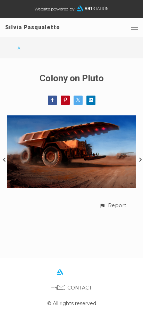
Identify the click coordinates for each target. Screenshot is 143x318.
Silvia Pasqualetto (32, 27)
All (20, 47)
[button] (112, 205)
